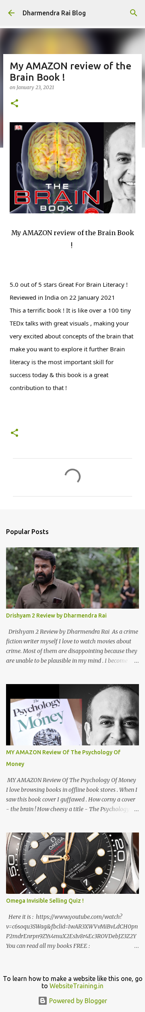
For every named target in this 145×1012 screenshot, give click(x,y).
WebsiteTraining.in (77, 985)
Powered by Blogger (77, 1000)
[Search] (134, 13)
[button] (14, 103)
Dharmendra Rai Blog (54, 13)
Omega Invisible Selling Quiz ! (45, 900)
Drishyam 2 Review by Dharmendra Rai (56, 615)
